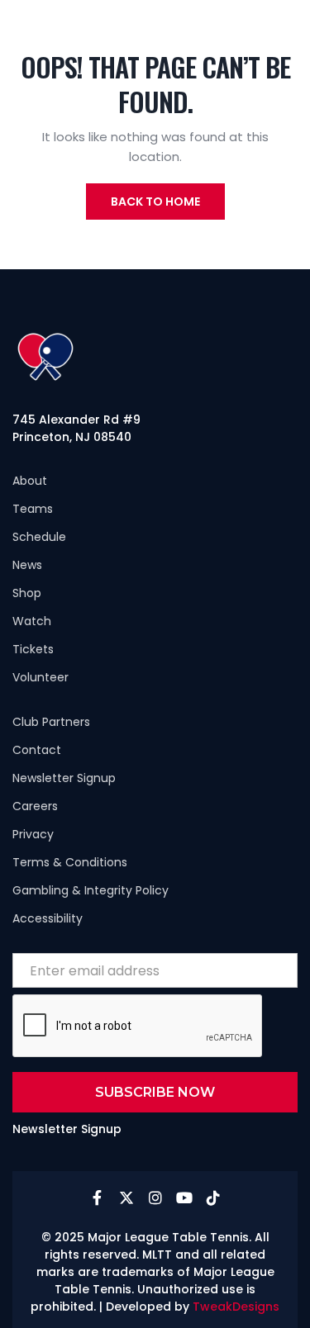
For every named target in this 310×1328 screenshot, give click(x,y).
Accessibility (47, 918)
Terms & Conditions (69, 862)
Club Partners (51, 722)
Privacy (33, 834)
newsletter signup (64, 778)
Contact (36, 750)
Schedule (39, 537)
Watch (31, 621)
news (27, 565)
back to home (155, 201)
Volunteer (40, 677)
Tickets (33, 649)
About (29, 480)
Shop (26, 593)
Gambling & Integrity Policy (90, 890)
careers (35, 806)
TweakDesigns (236, 1306)
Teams (32, 508)
